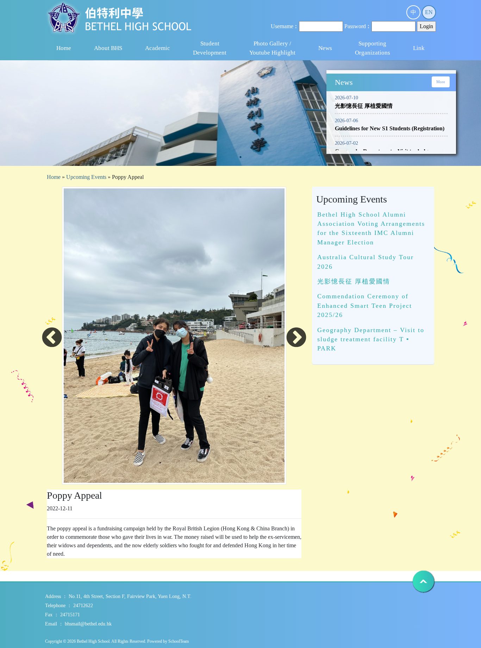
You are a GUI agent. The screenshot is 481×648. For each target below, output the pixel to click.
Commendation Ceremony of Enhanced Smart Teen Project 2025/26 (364, 305)
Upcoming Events (86, 177)
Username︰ (285, 26)
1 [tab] (240, 157)
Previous (51, 338)
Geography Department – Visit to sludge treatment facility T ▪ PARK (370, 339)
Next (296, 338)
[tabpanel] (240, 150)
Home (63, 48)
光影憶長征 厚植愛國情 (353, 281)
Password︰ (357, 26)
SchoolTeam (178, 641)
